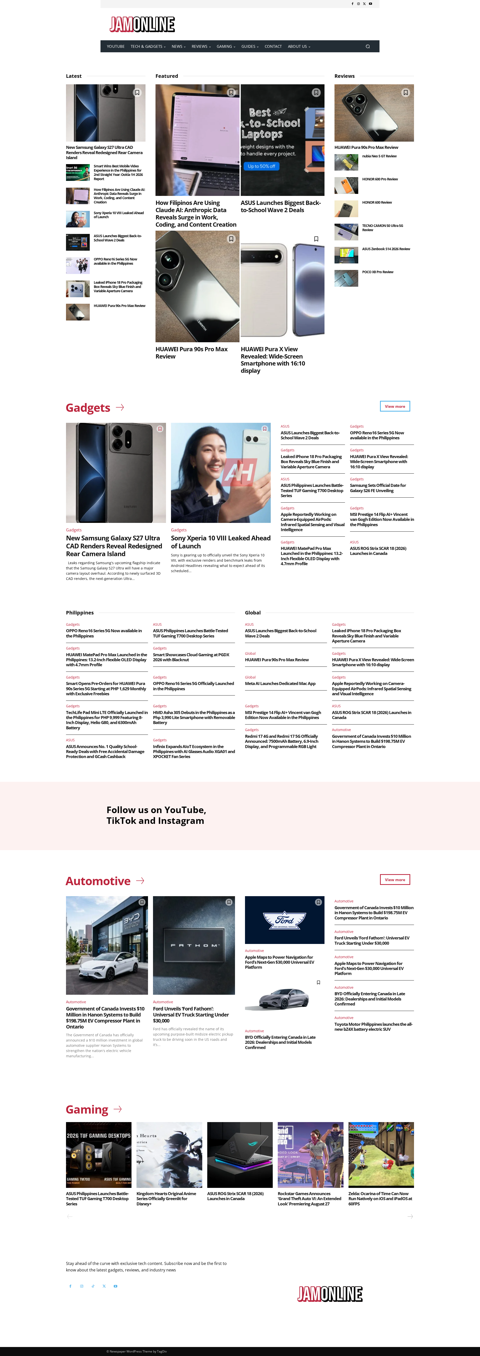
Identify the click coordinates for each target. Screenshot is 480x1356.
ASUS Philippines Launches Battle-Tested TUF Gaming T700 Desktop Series (312, 490)
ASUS (285, 426)
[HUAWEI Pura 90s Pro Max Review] (78, 312)
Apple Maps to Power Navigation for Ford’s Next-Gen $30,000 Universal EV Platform (279, 962)
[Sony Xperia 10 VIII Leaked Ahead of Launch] (78, 219)
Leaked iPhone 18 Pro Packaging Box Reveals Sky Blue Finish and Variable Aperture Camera (118, 286)
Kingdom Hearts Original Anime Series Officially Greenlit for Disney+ (166, 1199)
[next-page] (410, 1216)
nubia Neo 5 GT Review (379, 156)
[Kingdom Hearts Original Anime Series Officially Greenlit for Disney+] (169, 1155)
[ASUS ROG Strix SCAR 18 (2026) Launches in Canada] (240, 1155)
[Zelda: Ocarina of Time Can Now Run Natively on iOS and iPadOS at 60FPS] (381, 1155)
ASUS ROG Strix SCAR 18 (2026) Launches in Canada (378, 550)
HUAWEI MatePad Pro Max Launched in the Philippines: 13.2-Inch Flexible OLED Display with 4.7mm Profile (311, 555)
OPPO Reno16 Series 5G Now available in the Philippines (115, 261)
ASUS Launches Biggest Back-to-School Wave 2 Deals (118, 237)
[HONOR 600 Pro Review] (346, 185)
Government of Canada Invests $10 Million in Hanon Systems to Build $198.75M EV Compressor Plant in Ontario (371, 741)
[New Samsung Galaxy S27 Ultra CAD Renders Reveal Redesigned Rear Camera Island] (106, 113)
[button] (368, 46)
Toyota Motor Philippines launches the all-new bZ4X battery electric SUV (373, 1026)
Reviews (344, 76)
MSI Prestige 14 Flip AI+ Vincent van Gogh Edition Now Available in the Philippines (382, 519)
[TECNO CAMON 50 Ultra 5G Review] (346, 232)
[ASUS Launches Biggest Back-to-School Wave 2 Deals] (78, 242)
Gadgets (74, 530)
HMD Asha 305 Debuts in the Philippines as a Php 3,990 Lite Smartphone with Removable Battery (194, 718)
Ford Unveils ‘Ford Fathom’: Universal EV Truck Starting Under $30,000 (191, 1014)
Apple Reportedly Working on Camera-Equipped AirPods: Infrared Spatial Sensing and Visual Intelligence (312, 521)
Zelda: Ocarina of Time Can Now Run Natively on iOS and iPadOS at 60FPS (380, 1199)
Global (250, 653)
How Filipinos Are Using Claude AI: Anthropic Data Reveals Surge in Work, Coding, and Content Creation (119, 195)
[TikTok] (92, 1286)
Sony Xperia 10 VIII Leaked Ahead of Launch (119, 214)
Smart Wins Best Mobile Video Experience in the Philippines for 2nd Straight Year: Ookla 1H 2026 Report (118, 172)
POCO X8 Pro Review (377, 271)
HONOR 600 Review (377, 202)
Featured (167, 76)
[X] (365, 4)
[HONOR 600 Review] (346, 208)
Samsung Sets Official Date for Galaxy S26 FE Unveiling (378, 487)
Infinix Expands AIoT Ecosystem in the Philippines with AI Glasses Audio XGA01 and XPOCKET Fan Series (194, 752)
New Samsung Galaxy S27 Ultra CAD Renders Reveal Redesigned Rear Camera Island (104, 152)
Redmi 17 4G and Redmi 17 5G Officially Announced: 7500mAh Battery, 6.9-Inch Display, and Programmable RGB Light (281, 741)
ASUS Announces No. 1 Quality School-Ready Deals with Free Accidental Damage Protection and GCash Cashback (105, 752)
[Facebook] (353, 4)
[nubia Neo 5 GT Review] (346, 162)
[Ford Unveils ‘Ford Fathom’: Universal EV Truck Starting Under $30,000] (194, 945)
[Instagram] (359, 4)
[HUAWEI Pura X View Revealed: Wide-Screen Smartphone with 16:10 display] (283, 286)
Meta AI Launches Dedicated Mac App (280, 683)
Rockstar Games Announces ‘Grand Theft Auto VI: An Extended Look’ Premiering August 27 (309, 1199)
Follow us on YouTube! (127, 1299)
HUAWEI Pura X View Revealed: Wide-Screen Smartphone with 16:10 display (273, 360)
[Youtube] (371, 4)
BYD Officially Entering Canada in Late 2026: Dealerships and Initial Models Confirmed (280, 1042)
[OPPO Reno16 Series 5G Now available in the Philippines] (78, 265)
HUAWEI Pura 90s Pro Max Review (119, 305)
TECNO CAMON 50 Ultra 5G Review (382, 227)
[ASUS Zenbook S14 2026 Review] (346, 255)
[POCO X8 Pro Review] (346, 278)
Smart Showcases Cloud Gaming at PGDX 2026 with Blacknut (191, 657)
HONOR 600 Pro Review (380, 179)
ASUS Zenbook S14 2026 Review (386, 248)
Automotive (341, 729)
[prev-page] (70, 1216)
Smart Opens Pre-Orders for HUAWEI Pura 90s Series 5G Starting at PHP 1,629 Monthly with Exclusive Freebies (106, 689)
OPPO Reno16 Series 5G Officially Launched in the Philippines (193, 686)
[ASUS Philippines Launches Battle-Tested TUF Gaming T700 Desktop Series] (99, 1155)
